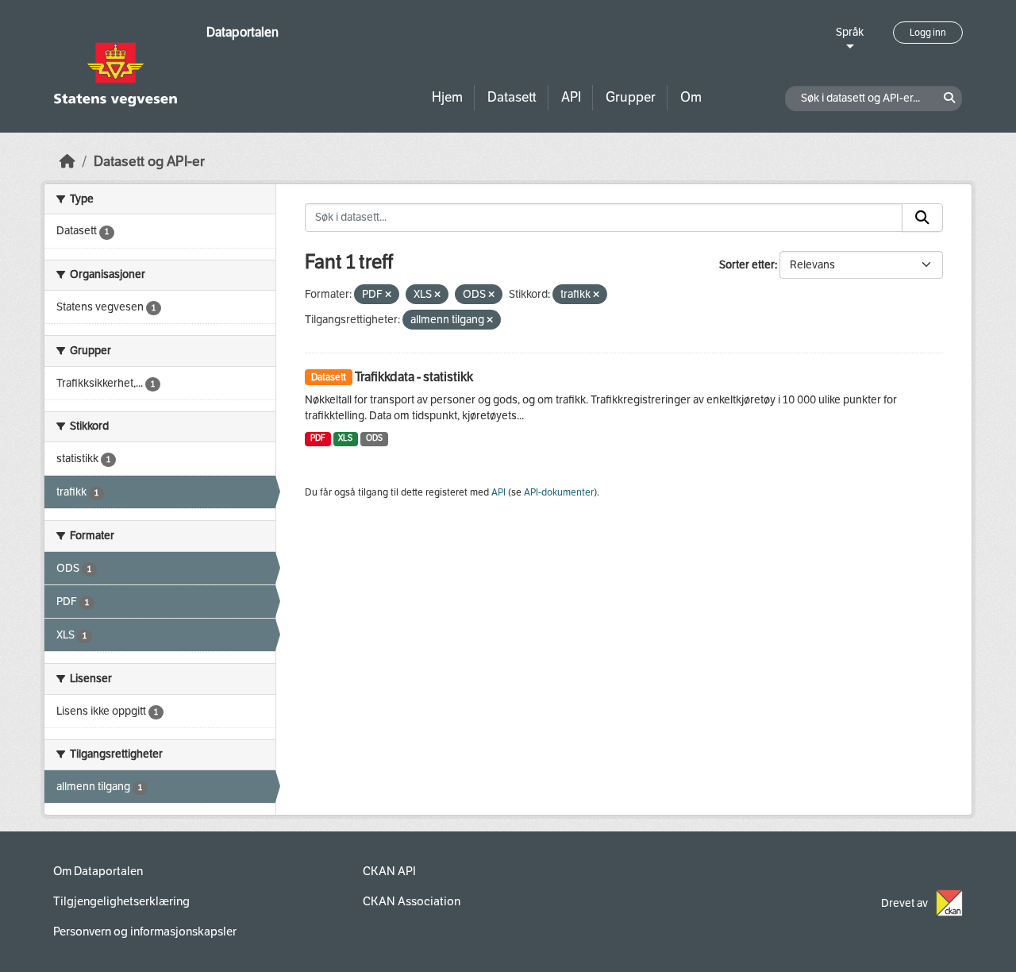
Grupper (631, 97)
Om (691, 97)
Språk (850, 32)
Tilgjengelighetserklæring (121, 901)
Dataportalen (242, 32)
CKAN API (389, 871)
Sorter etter (747, 265)
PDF (317, 438)
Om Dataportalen (98, 871)
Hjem (447, 97)
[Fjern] (388, 295)
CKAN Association (411, 901)
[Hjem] (67, 161)
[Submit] (922, 217)
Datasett (512, 97)
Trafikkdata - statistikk (414, 376)
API (571, 97)
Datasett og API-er (149, 161)
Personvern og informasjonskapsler (145, 931)
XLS (345, 438)
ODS (374, 438)
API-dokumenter (559, 492)
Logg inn (928, 32)
